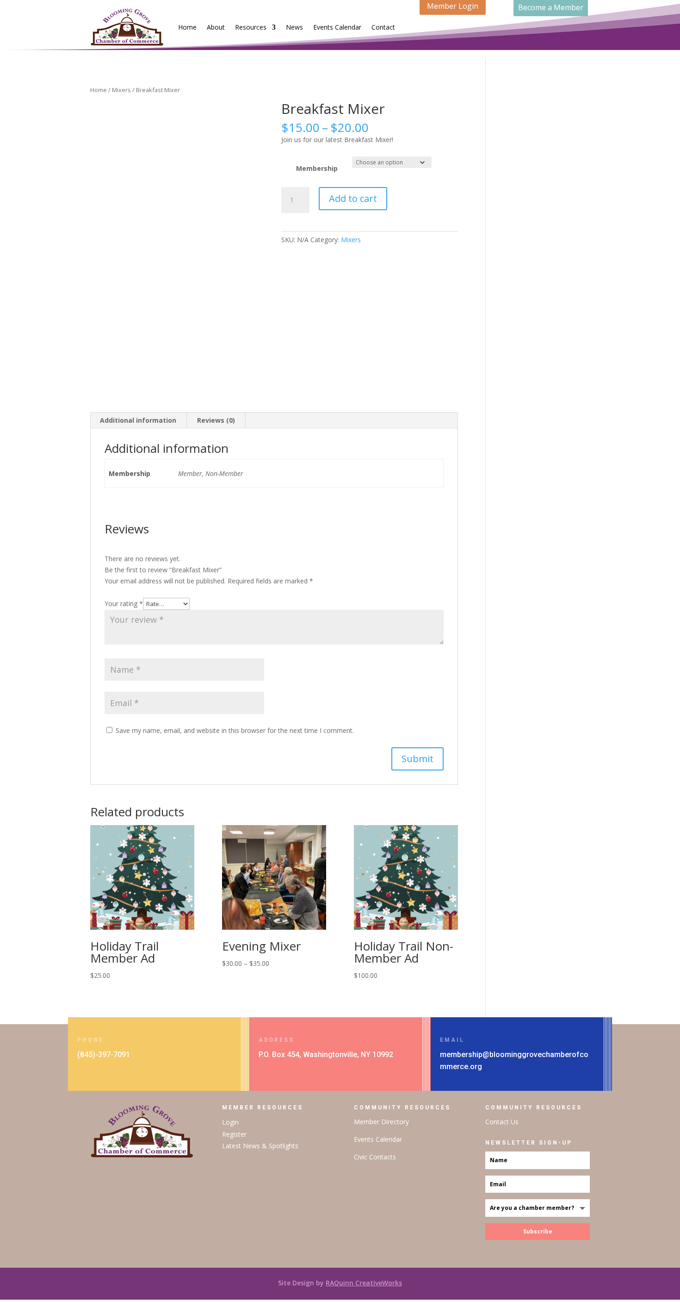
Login (230, 1122)
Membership (317, 168)
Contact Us (502, 1121)
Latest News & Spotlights (260, 1145)
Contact (383, 27)
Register (234, 1134)
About (216, 27)
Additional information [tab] (138, 420)
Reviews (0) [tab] (216, 420)
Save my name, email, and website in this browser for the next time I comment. (235, 730)
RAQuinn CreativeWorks (364, 1282)
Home (187, 27)
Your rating (124, 603)
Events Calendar (337, 27)
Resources (250, 27)
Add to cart (353, 198)
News (294, 27)
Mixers (121, 90)
